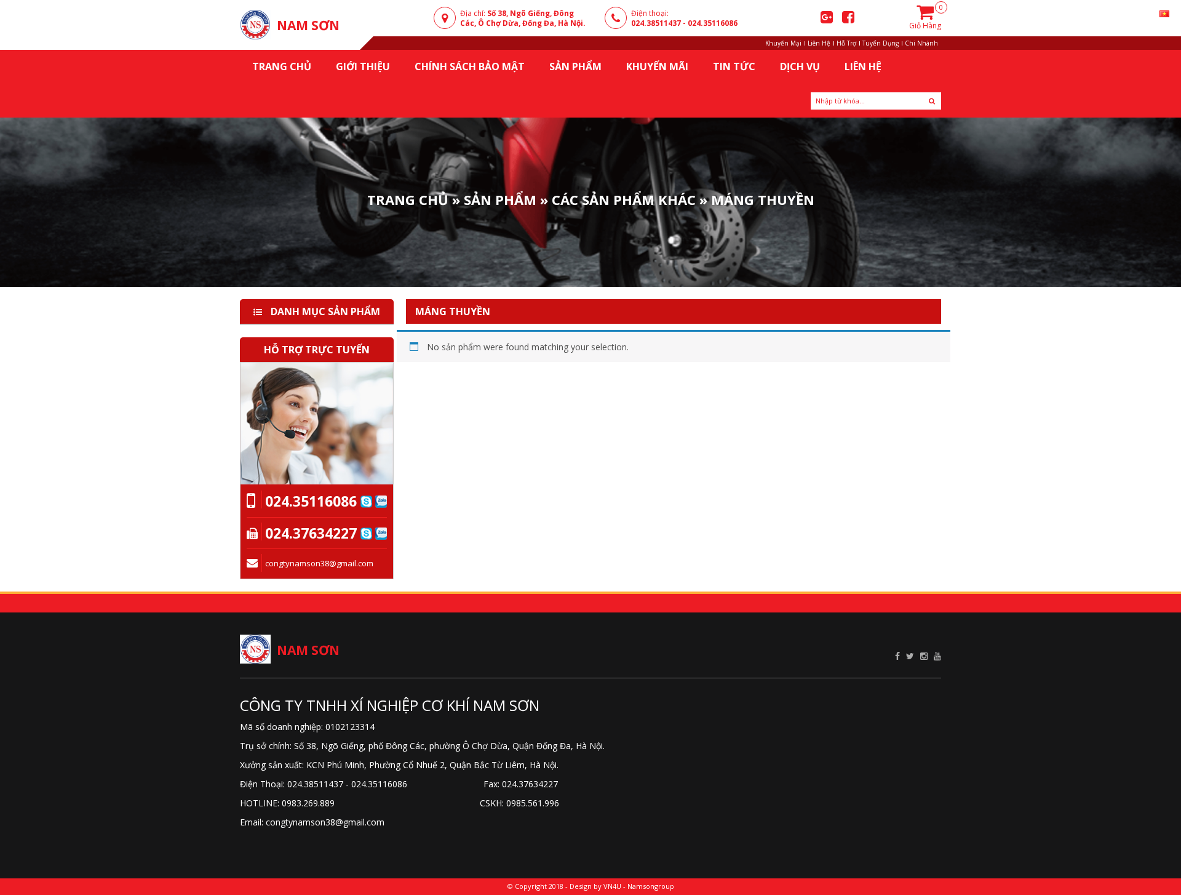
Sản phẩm (500, 199)
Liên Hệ (819, 43)
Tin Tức (734, 66)
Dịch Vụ (800, 66)
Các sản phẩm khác (624, 199)
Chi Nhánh (921, 43)
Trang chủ (281, 66)
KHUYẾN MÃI (657, 66)
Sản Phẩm (575, 66)
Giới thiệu (363, 66)
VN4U (612, 886)
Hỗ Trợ (846, 43)
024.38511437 (656, 23)
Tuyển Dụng (880, 43)
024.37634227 (311, 533)
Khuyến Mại (783, 43)
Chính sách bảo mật (470, 66)
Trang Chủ (407, 199)
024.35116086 (713, 23)
